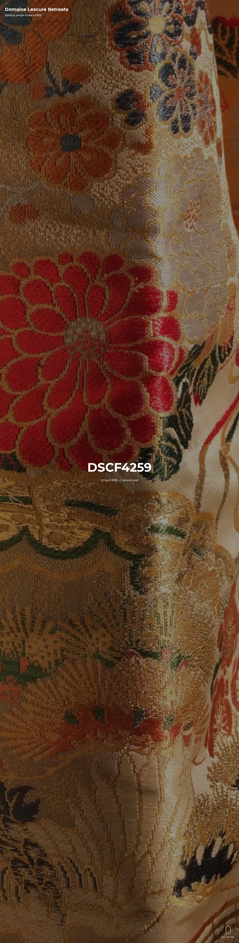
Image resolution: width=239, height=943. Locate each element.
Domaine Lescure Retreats (36, 9)
